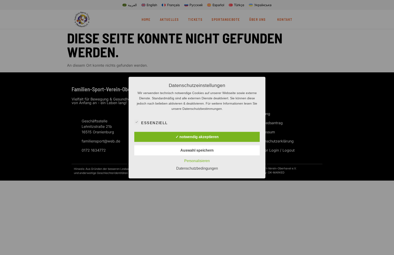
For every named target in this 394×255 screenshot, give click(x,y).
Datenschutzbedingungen (197, 168)
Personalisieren (197, 161)
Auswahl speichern (197, 150)
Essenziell (154, 123)
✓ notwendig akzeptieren (197, 137)
